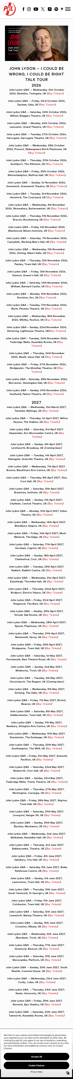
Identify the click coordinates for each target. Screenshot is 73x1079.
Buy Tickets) (59, 659)
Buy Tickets (55, 93)
